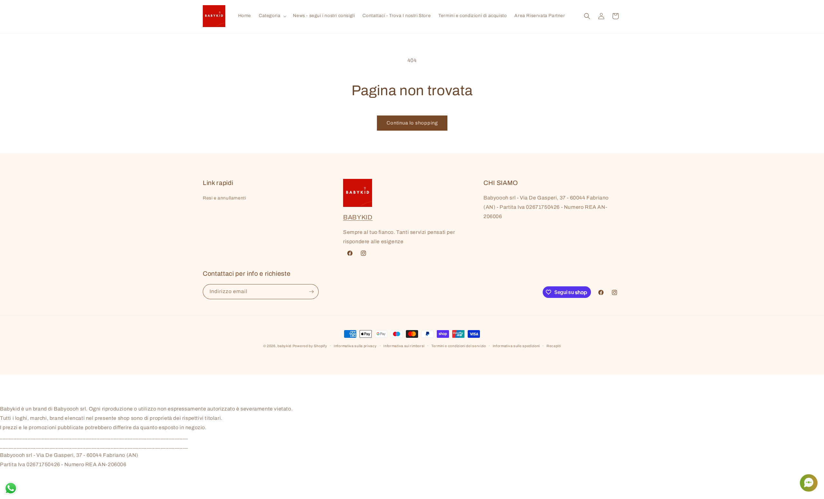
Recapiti (554, 346)
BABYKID (358, 217)
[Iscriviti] (311, 291)
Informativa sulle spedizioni (516, 346)
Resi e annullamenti (224, 198)
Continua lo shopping (412, 122)
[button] (272, 16)
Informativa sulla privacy (355, 346)
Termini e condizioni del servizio (458, 346)
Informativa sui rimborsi (404, 346)
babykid (284, 346)
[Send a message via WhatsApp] (10, 488)
